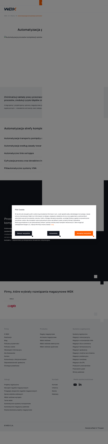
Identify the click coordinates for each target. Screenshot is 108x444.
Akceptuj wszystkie (84, 233)
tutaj (52, 224)
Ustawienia (53, 233)
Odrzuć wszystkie (23, 233)
